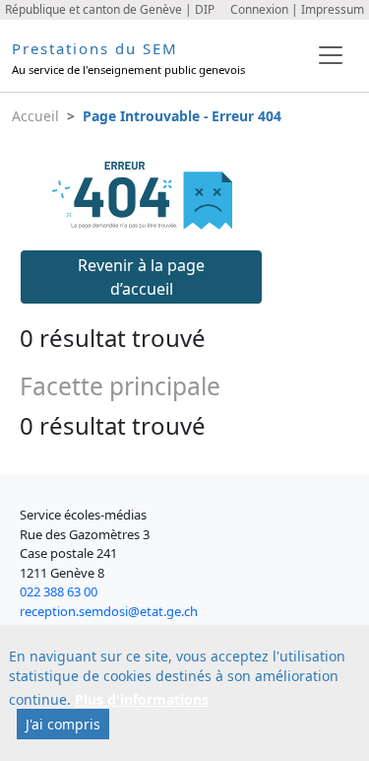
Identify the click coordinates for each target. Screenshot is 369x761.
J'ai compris (63, 724)
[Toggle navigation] (330, 55)
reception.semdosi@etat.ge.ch (109, 611)
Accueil (35, 115)
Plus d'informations (142, 699)
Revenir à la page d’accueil (141, 277)
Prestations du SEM (95, 48)
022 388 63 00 (58, 591)
